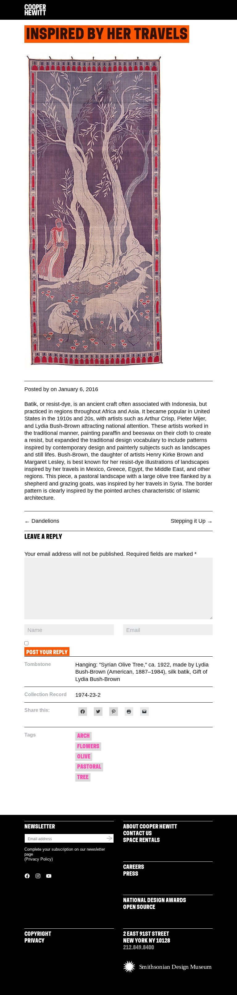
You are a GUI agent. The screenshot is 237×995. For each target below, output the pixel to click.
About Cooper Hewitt (150, 827)
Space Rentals (141, 841)
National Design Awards (154, 901)
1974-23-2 (88, 695)
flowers (88, 747)
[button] (210, 10)
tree (83, 778)
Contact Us (137, 834)
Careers (133, 867)
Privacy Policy (39, 859)
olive (83, 757)
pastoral (89, 767)
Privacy (34, 941)
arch (83, 736)
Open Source (139, 907)
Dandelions (41, 521)
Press (130, 874)
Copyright (37, 934)
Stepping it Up (192, 521)
